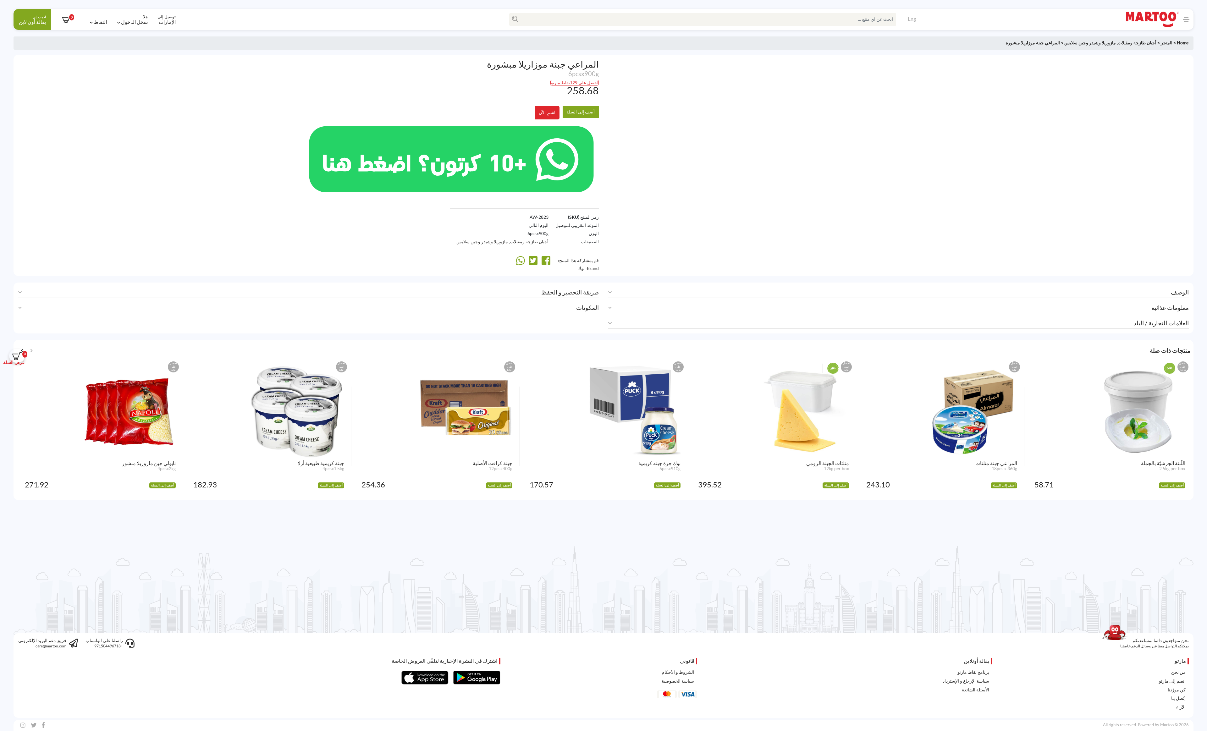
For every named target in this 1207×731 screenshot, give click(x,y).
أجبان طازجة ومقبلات (1137, 42)
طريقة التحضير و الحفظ (570, 292)
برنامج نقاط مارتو (973, 672)
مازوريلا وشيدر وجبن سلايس (1090, 42)
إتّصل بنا (1178, 698)
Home (1182, 42)
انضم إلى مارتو (1172, 681)
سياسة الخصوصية (678, 681)
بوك (581, 268)
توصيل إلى (166, 19)
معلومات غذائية (1170, 308)
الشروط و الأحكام (678, 672)
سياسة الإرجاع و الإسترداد (966, 681)
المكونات (587, 308)
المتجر (1166, 42)
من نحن (1178, 672)
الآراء (1181, 707)
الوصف (1180, 292)
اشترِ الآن (547, 112)
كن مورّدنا (1177, 689)
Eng (912, 19)
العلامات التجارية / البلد (1161, 323)
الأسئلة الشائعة (975, 689)
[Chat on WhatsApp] (451, 158)
